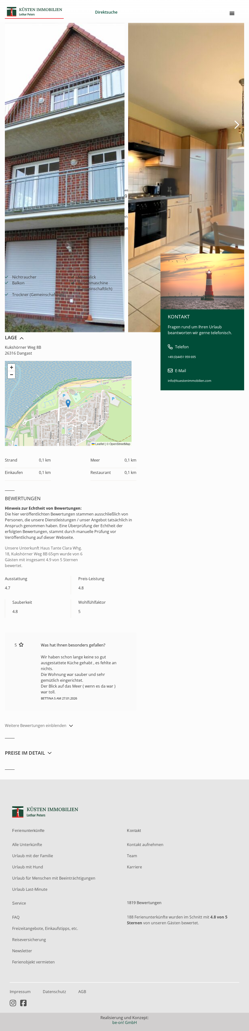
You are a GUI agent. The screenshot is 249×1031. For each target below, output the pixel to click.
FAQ (15, 917)
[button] (232, 13)
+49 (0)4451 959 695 (182, 357)
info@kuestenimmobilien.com (189, 380)
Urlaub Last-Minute (29, 889)
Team (132, 855)
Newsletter (22, 950)
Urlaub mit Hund (27, 867)
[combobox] (117, 13)
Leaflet (99, 444)
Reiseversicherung (29, 939)
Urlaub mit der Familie (32, 855)
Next (233, 124)
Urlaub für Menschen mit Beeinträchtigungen (53, 878)
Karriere (134, 867)
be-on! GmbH (124, 1022)
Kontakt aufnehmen (145, 844)
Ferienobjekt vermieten (33, 962)
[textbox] (117, 12)
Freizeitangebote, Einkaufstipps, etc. (45, 928)
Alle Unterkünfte (27, 844)
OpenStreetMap (119, 444)
